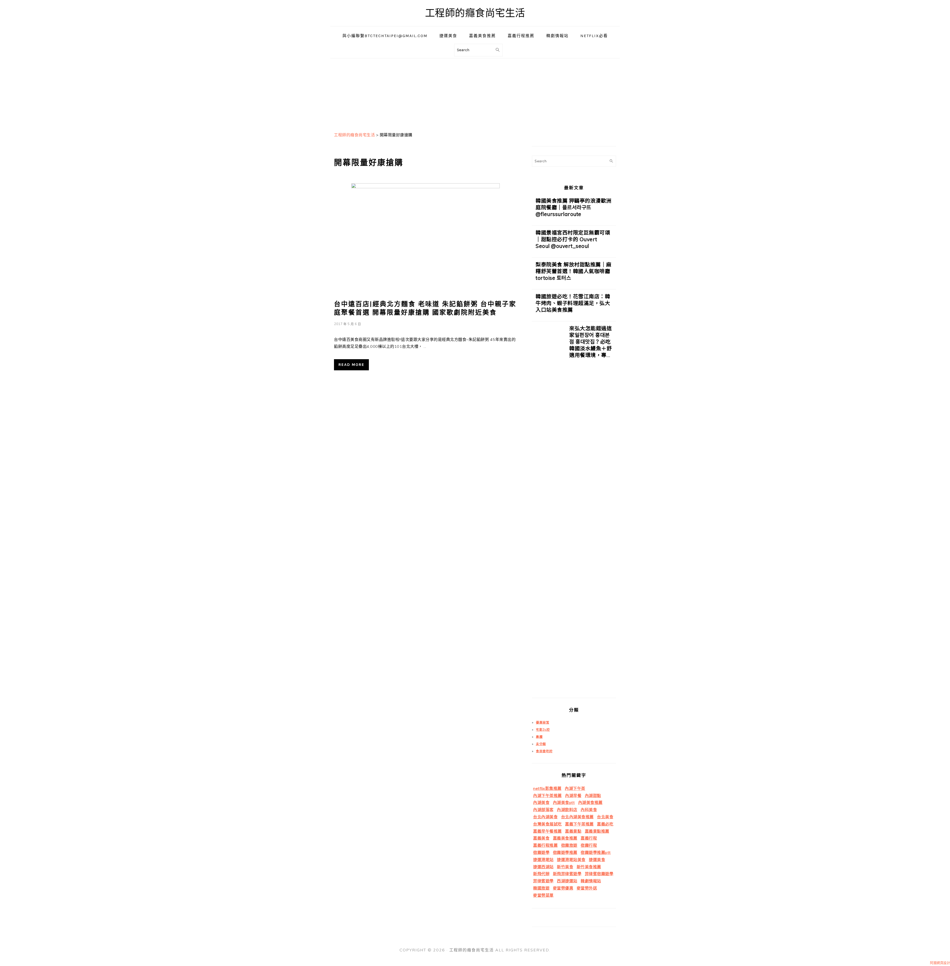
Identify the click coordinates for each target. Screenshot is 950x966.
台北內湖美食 (545, 816)
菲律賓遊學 (543, 880)
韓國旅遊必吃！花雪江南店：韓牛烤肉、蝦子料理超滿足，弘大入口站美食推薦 (573, 303)
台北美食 (605, 816)
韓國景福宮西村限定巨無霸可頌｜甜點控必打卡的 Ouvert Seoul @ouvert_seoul (573, 239)
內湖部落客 (543, 809)
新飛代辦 (541, 873)
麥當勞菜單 (543, 895)
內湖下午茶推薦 (547, 795)
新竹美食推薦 (589, 866)
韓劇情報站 (591, 880)
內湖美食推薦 (590, 802)
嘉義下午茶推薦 (579, 824)
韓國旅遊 (541, 888)
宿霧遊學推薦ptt (596, 852)
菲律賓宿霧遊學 (599, 873)
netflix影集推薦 (547, 788)
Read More (351, 364)
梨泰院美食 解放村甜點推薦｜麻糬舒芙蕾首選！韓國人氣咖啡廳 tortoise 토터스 (574, 271)
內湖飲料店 (567, 809)
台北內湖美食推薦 (577, 816)
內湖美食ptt (564, 802)
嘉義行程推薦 (545, 845)
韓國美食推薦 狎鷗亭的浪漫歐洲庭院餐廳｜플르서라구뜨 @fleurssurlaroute (574, 207)
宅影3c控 (543, 729)
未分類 (541, 744)
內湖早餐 (573, 795)
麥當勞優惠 (563, 888)
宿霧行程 (589, 845)
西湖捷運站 (567, 880)
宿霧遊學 (541, 852)
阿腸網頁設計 (940, 963)
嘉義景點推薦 (597, 831)
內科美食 (589, 809)
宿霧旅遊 (569, 845)
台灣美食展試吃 (547, 824)
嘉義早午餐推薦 (547, 831)
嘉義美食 (541, 838)
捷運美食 (597, 859)
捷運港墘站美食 (571, 859)
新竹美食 (565, 866)
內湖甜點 (593, 795)
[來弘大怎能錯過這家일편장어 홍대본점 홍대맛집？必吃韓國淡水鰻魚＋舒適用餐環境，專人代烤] (549, 511)
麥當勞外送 (587, 888)
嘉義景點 (573, 831)
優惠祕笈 (542, 722)
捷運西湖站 (543, 866)
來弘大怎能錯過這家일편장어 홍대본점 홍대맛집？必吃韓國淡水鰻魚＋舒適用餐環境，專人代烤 (590, 345)
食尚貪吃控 (544, 751)
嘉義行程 (589, 838)
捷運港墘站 (543, 859)
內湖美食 (541, 802)
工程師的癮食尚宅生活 (475, 13)
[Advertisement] (475, 93)
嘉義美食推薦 (565, 838)
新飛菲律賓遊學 (567, 873)
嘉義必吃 (605, 824)
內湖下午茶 (575, 788)
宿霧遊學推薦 (565, 852)
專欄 (539, 737)
